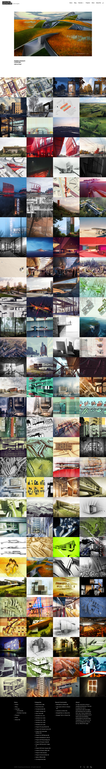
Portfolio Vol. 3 (39, 718)
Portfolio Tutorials (21, 713)
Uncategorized (39, 759)
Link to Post (17, 64)
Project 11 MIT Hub (40, 752)
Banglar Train (59, 715)
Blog (75, 2)
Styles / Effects (39, 757)
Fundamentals (39, 709)
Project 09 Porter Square (42, 748)
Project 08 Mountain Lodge (43, 744)
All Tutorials (20, 710)
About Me (98, 2)
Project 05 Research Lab (42, 737)
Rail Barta (58, 704)
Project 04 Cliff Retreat (41, 735)
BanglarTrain (59, 713)
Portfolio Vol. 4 (39, 720)
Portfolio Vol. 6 (39, 724)
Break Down (39, 704)
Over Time (38, 713)
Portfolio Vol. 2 (39, 715)
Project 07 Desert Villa (41, 742)
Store (93, 2)
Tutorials (80, 2)
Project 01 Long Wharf (41, 727)
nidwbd (58, 710)
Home (71, 2)
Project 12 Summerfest (41, 755)
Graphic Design (40, 711)
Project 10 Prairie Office (42, 750)
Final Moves (39, 706)
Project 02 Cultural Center (42, 729)
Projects (88, 2)
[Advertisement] (63, 63)
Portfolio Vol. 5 (39, 722)
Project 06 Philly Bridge (42, 739)
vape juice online (60, 706)
